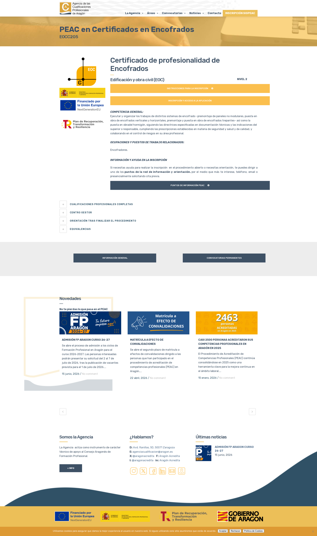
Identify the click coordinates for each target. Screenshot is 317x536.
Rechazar (235, 531)
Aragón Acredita (169, 456)
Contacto (214, 13)
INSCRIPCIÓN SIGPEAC (240, 13)
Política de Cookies (253, 531)
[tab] (158, 204)
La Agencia (132, 13)
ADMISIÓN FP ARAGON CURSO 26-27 (86, 339)
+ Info (70, 468)
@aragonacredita (143, 456)
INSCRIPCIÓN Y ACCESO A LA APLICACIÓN (190, 100)
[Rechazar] (313, 531)
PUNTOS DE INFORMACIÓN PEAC (187, 185)
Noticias (195, 13)
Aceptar (223, 531)
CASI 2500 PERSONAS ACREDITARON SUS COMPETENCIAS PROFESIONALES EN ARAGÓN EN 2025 (225, 344)
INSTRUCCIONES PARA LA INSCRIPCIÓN (187, 88)
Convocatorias (172, 13)
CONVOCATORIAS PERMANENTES (224, 258)
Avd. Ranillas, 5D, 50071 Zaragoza (154, 447)
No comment (90, 373)
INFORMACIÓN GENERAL (114, 258)
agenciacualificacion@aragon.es (153, 451)
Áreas (151, 13)
